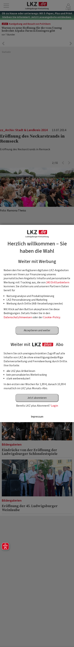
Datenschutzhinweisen (18, 317)
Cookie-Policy (51, 317)
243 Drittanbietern (57, 282)
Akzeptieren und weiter (37, 330)
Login (54, 406)
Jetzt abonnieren (37, 398)
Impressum (37, 417)
